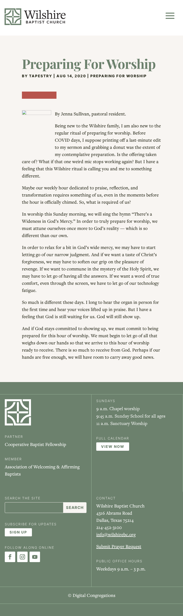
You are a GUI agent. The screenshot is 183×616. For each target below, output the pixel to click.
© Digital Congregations (91, 595)
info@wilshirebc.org (116, 534)
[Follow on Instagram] (22, 557)
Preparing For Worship (118, 76)
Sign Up (18, 532)
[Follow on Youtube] (35, 557)
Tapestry (40, 76)
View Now (112, 446)
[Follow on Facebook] (10, 557)
